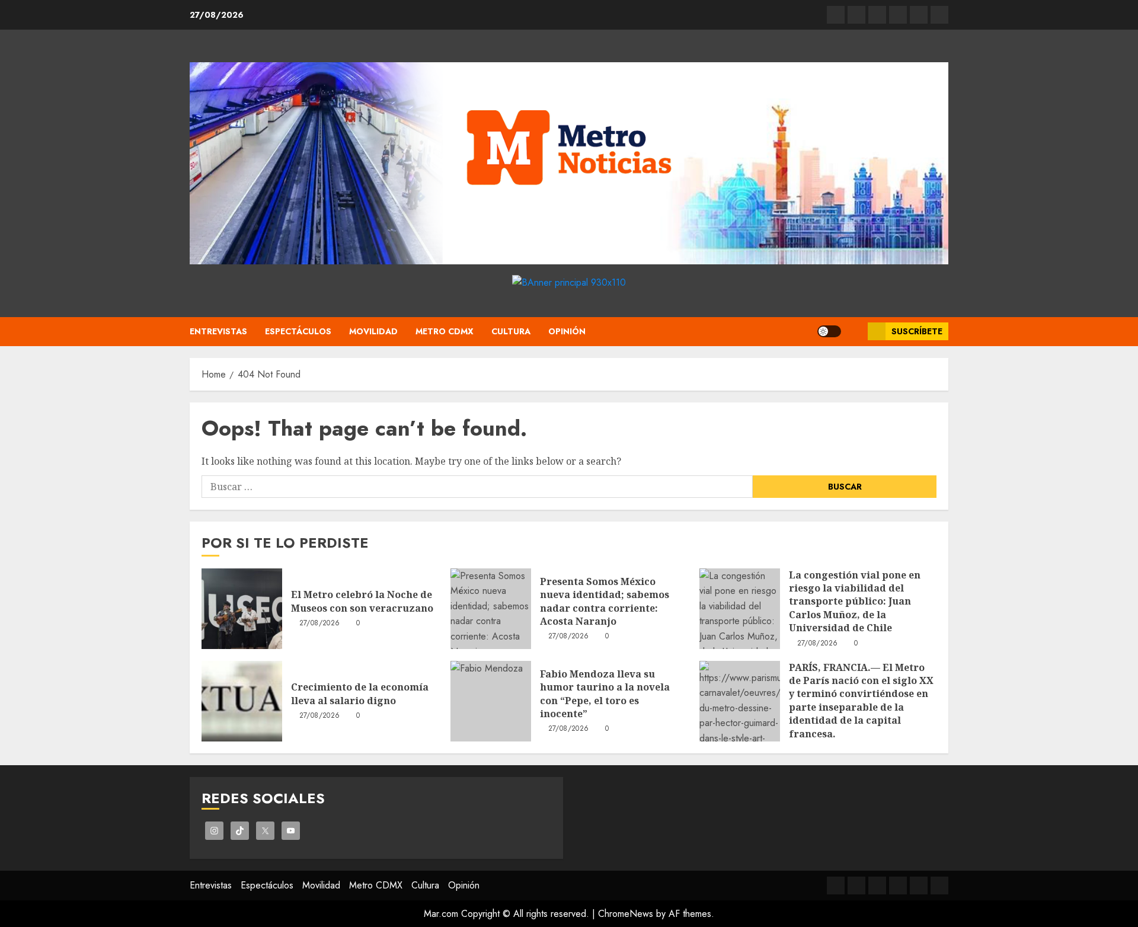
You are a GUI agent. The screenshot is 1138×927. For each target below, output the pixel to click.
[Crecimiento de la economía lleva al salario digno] (242, 701)
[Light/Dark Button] (829, 331)
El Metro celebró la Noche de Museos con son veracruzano (362, 601)
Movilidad (373, 331)
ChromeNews (625, 913)
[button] (854, 331)
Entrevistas (218, 331)
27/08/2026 (319, 623)
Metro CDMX (444, 331)
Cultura (510, 331)
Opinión (567, 331)
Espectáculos (298, 331)
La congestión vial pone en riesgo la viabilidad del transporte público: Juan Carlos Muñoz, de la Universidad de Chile (854, 601)
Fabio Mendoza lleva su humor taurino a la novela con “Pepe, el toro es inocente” (605, 693)
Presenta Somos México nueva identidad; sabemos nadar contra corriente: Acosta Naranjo (604, 601)
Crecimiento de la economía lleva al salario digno (360, 693)
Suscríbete (916, 331)
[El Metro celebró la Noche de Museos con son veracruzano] (242, 608)
